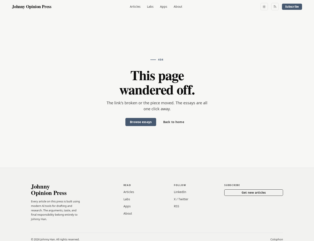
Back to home (173, 122)
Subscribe (292, 7)
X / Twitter (181, 199)
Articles (135, 6)
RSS (176, 206)
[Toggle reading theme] (264, 6)
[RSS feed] (275, 6)
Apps (163, 6)
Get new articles (254, 192)
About (178, 6)
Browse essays (141, 122)
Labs (150, 6)
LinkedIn (180, 192)
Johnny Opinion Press (31, 6)
